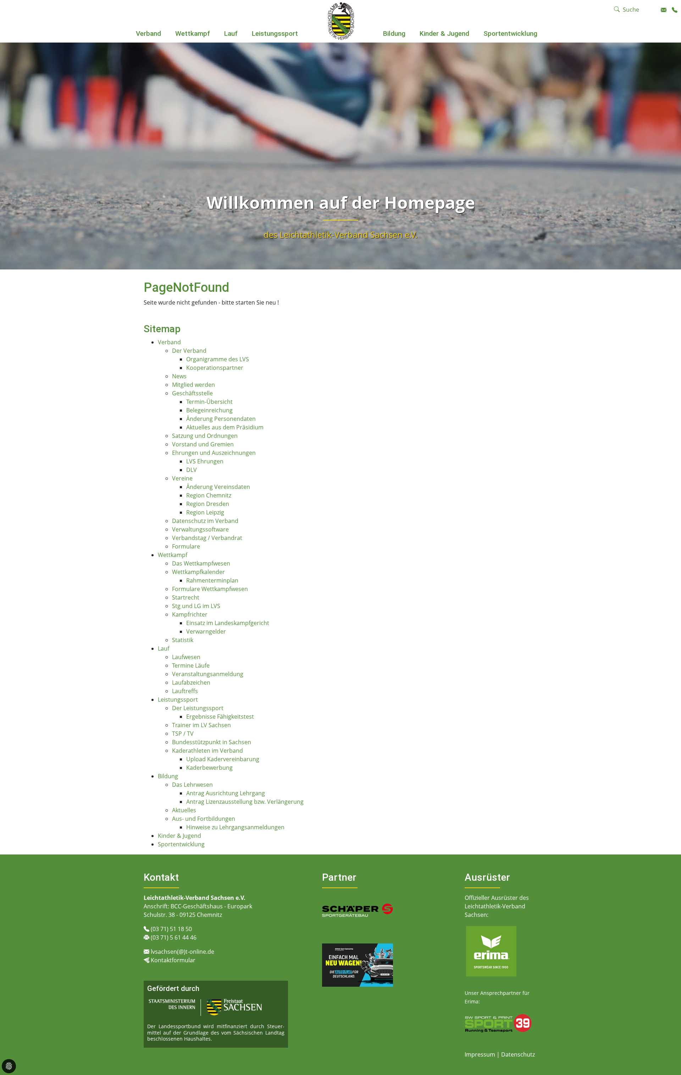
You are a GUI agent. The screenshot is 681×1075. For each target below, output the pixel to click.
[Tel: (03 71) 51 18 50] (674, 10)
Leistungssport (275, 33)
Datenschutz (518, 1054)
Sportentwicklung (510, 33)
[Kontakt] (663, 10)
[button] (148, 43)
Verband (148, 33)
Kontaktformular (173, 960)
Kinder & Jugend (444, 33)
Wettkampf (192, 33)
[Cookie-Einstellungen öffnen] (9, 1066)
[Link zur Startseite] (341, 20)
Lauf (231, 33)
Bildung (394, 33)
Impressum (481, 1054)
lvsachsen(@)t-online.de (182, 952)
